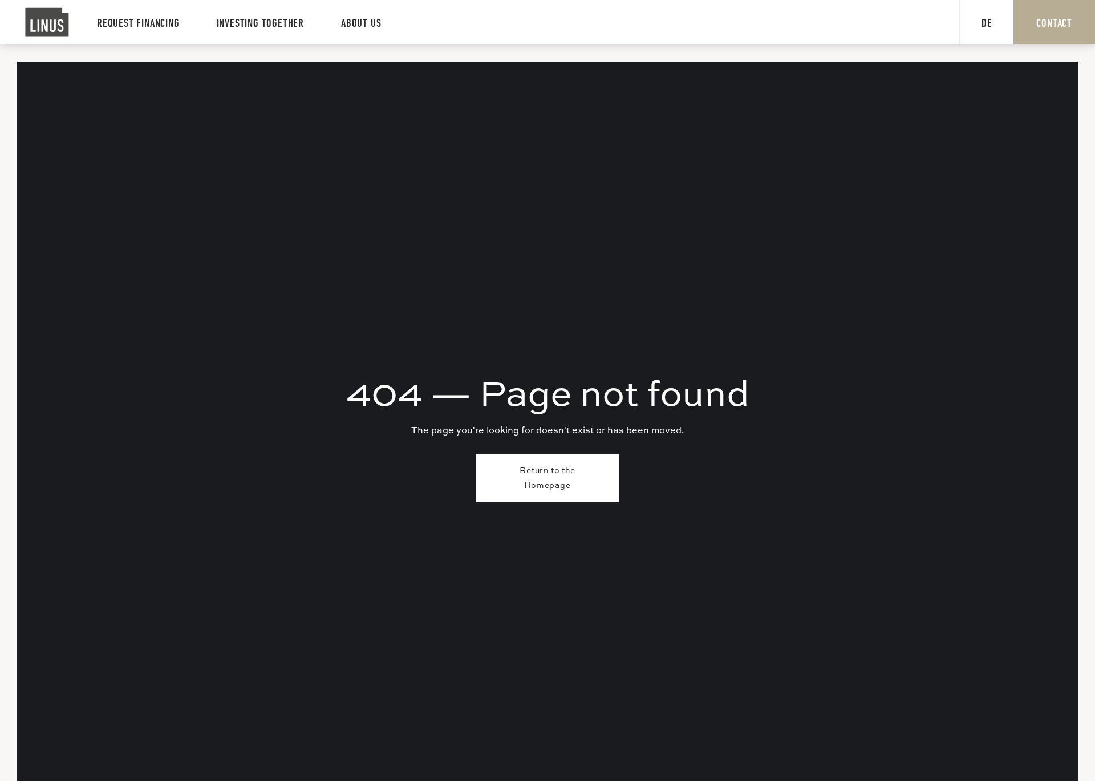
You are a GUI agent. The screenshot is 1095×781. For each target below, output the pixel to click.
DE (987, 24)
